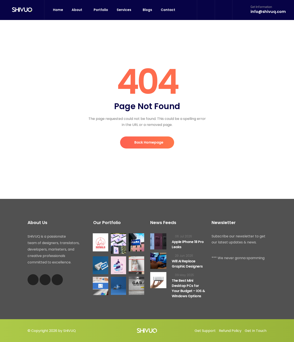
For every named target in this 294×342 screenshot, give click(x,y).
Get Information (261, 7)
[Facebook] (33, 279)
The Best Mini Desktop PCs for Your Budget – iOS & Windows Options (188, 288)
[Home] (22, 9)
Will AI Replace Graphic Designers (187, 264)
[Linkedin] (57, 279)
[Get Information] (243, 9)
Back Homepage (148, 142)
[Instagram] (45, 279)
